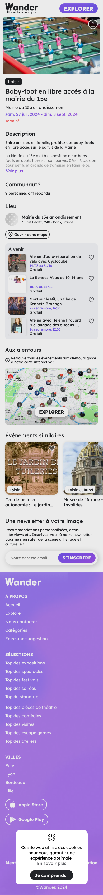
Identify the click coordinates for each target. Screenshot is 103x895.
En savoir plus (51, 863)
